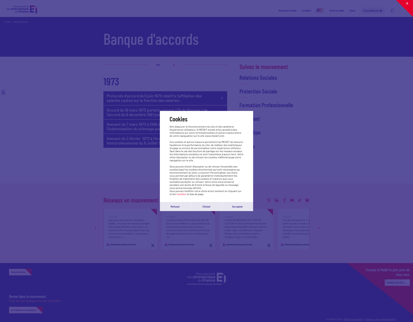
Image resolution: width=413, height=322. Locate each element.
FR (407, 3)
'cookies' (181, 194)
